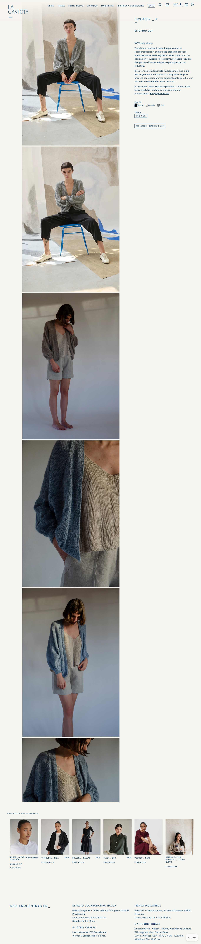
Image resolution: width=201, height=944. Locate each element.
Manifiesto (107, 6)
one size (141, 116)
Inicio (51, 6)
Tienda (61, 6)
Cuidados (92, 6)
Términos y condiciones (130, 6)
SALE (151, 6)
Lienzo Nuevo (75, 6)
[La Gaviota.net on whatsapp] (192, 5)
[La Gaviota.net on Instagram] (186, 5)
